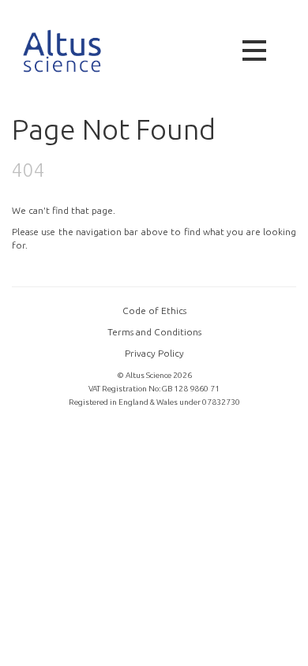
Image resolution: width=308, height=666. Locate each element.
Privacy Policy (154, 353)
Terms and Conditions (154, 332)
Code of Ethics (154, 310)
